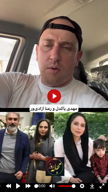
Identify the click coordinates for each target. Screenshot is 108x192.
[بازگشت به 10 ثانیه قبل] (8, 186)
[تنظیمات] (82, 186)
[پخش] (18, 186)
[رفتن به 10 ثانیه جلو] (28, 186)
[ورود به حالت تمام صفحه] (102, 186)
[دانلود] (92, 186)
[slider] (36, 186)
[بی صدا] (52, 186)
